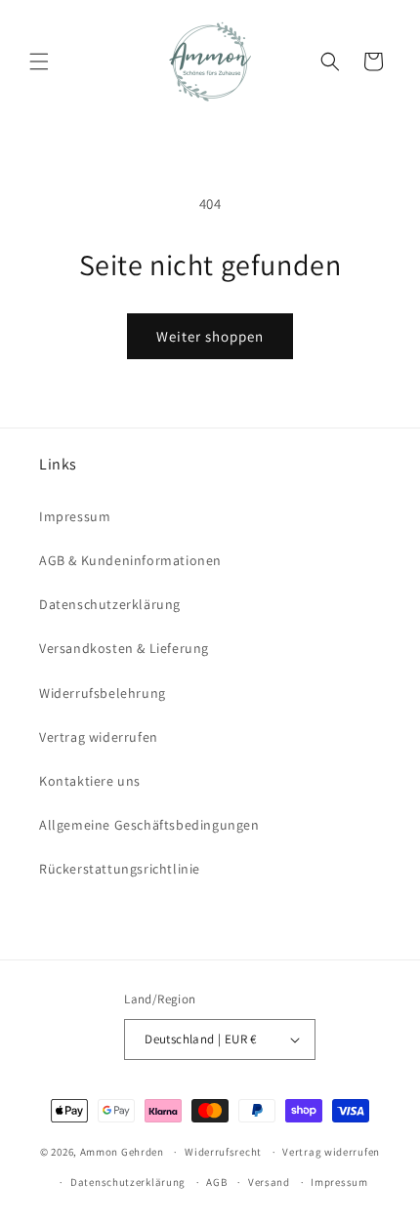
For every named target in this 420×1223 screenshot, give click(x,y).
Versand (269, 1182)
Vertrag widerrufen (98, 737)
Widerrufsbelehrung (102, 693)
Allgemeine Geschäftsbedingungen (149, 825)
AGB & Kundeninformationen (130, 560)
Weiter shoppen (210, 336)
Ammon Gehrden (122, 1152)
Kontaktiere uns (90, 781)
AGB (216, 1182)
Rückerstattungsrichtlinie (119, 868)
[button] (39, 61)
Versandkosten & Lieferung (124, 648)
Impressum (74, 516)
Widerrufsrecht (223, 1152)
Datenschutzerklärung (110, 604)
